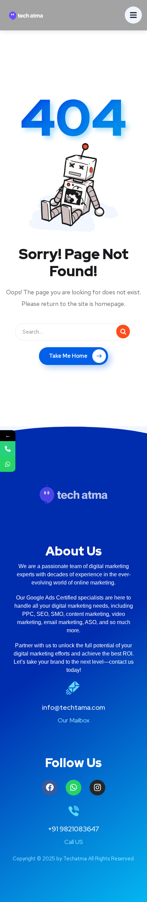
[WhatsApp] (7, 464)
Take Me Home (68, 356)
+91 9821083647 (73, 829)
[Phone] (7, 448)
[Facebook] (49, 787)
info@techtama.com (73, 707)
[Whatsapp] (73, 787)
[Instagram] (97, 787)
